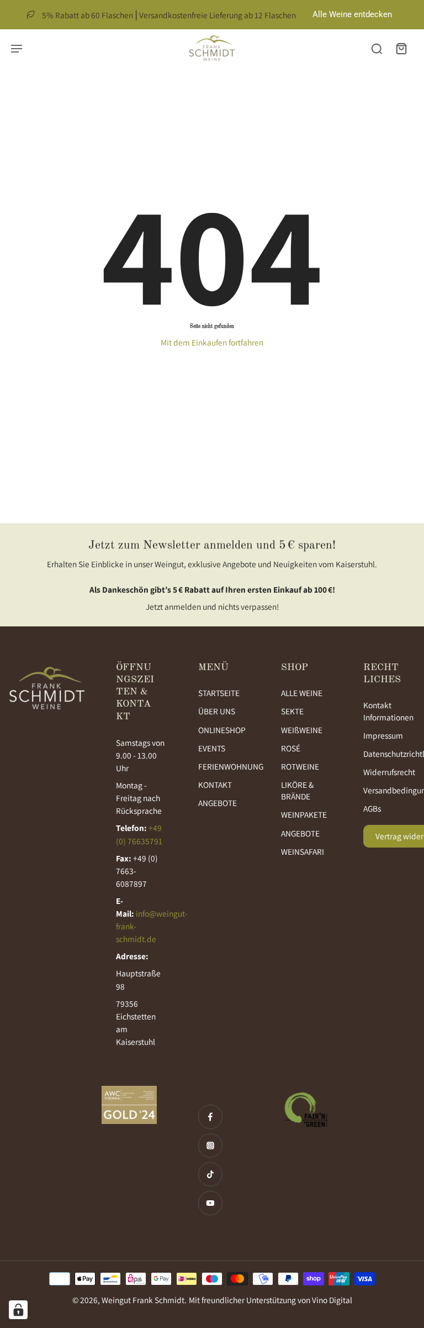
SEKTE (292, 711)
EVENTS (211, 748)
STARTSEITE (219, 692)
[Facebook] (210, 1117)
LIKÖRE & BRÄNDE (297, 790)
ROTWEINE (300, 766)
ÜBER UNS (216, 711)
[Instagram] (210, 1145)
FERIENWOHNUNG (223, 766)
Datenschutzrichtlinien (388, 753)
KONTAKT (215, 784)
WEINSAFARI (302, 851)
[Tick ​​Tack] (210, 1174)
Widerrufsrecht (388, 771)
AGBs (372, 808)
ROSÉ (290, 748)
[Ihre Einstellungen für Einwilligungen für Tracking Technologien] (18, 1309)
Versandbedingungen (388, 790)
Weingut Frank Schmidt (143, 1299)
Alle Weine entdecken (352, 14)
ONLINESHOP (222, 729)
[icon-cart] (401, 48)
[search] (376, 48)
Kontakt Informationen (388, 710)
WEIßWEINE (301, 729)
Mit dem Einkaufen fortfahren (212, 342)
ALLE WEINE (301, 692)
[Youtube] (210, 1203)
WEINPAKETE (304, 814)
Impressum (383, 735)
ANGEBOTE (217, 802)
